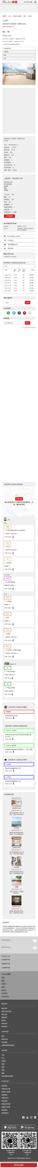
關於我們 (4, 1008)
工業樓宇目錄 (6, 968)
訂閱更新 (9, 216)
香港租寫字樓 (6, 1089)
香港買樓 (4, 1101)
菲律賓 (4, 984)
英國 (3, 1070)
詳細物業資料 (7, 48)
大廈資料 (6, 51)
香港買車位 (5, 1113)
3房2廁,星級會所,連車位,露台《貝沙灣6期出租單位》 (16, 873)
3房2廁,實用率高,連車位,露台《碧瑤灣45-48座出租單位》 (16, 912)
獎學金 (4, 1020)
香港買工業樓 (6, 1107)
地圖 (5, 55)
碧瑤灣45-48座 (16, 808)
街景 (5, 58)
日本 (3, 1058)
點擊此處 (19, 499)
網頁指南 (4, 1026)
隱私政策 (28, 1158)
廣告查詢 (4, 1014)
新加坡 (4, 990)
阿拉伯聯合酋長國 (7, 1076)
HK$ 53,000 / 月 (16, 830)
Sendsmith (32, 327)
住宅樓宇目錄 (6, 959)
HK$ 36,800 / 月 (16, 889)
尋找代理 (4, 1023)
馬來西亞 (5, 993)
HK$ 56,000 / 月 (16, 909)
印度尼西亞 (5, 996)
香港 (3, 977)
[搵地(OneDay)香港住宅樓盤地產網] (10, 1)
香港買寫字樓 (6, 1104)
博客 (3, 1036)
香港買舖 (4, 1110)
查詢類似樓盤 (19, 1165)
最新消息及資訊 (6, 1011)
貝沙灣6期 (16, 828)
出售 (6, 266)
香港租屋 (4, 1086)
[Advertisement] (19, 110)
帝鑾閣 (16, 887)
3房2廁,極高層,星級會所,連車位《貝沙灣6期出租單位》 (16, 834)
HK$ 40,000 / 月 (16, 850)
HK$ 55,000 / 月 (16, 810)
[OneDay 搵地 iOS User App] (10, 1127)
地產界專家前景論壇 (8, 1045)
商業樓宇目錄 (6, 963)
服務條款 (23, 1158)
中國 (3, 1055)
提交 (27, 302)
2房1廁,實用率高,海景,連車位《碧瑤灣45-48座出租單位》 (16, 853)
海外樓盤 (4, 1042)
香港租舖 (4, 1095)
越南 (3, 981)
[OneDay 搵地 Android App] (27, 1127)
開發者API (5, 1039)
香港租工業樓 (6, 1092)
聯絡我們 (4, 1017)
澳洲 (3, 1067)
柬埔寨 (4, 1061)
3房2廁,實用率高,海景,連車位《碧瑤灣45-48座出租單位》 (16, 814)
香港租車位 (5, 1098)
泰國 (3, 987)
